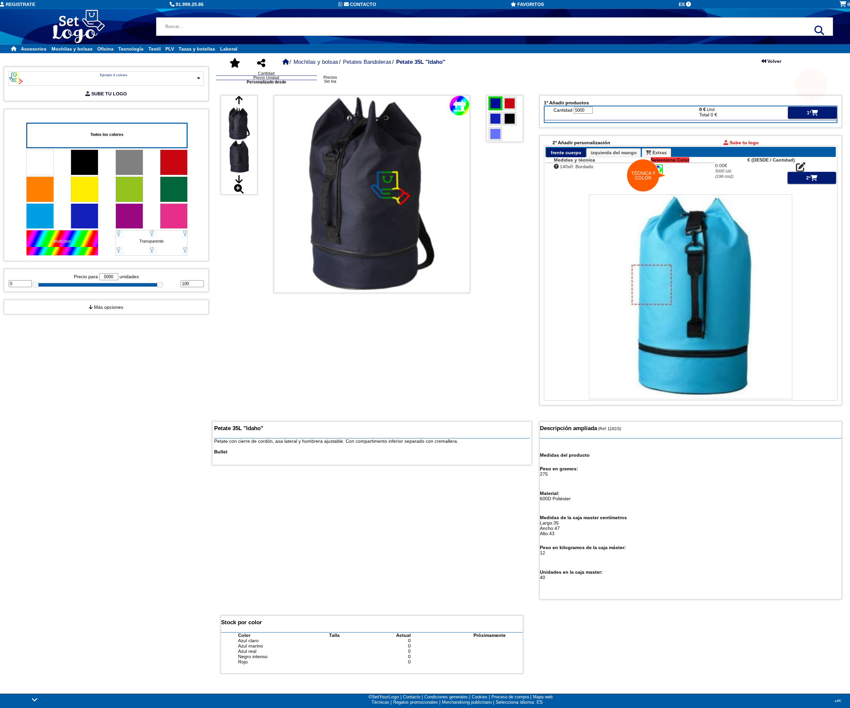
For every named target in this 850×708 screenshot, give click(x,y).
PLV (169, 49)
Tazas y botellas (197, 49)
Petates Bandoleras (367, 62)
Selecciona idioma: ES (519, 702)
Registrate (19, 4)
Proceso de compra (510, 696)
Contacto (362, 4)
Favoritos (530, 4)
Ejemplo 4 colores (113, 75)
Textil (154, 49)
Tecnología (130, 49)
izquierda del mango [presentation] (614, 152)
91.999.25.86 (189, 4)
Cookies (479, 696)
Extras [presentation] (659, 152)
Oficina (105, 49)
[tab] (566, 152)
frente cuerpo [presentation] (566, 152)
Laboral (228, 49)
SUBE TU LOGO (108, 93)
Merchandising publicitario (467, 702)
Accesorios (33, 49)
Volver (773, 61)
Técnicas (380, 702)
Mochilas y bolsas (72, 49)
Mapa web (542, 696)
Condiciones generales (446, 696)
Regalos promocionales (415, 702)
